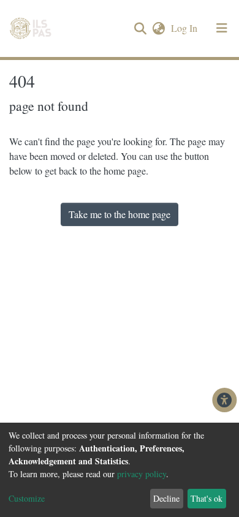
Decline (166, 498)
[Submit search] (140, 29)
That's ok (206, 498)
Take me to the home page (119, 214)
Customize (27, 498)
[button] (158, 28)
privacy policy (141, 474)
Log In (185, 27)
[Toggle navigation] (222, 28)
